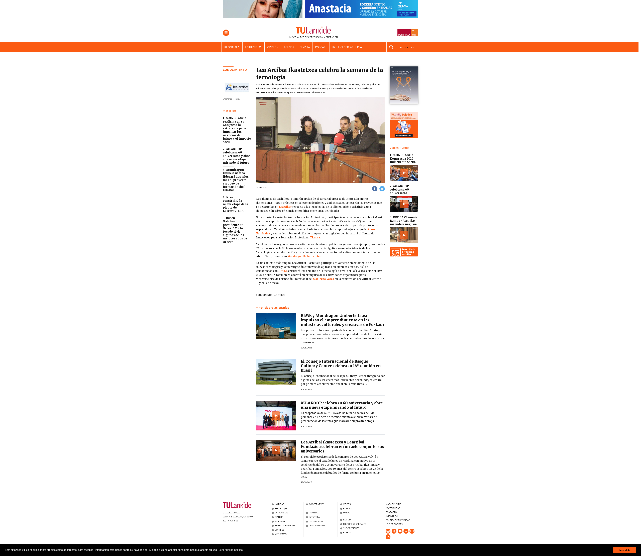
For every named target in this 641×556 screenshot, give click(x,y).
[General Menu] (226, 33)
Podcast (321, 47)
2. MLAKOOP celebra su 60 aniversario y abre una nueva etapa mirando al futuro (236, 156)
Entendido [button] (624, 550)
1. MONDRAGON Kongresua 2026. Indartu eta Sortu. (403, 158)
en (412, 47)
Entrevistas (253, 47)
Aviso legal (392, 516)
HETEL (282, 270)
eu (400, 47)
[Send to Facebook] (374, 188)
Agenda (289, 47)
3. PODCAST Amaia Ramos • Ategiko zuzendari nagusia (403, 221)
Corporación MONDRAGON (323, 37)
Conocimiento (235, 70)
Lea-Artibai (279, 295)
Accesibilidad (393, 508)
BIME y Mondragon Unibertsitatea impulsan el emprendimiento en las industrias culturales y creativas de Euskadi (342, 320)
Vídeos (347, 504)
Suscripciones (351, 528)
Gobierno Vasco (323, 279)
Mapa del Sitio (393, 504)
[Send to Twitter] (382, 188)
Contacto (391, 512)
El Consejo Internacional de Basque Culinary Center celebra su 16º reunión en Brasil (341, 366)
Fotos (346, 512)
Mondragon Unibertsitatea (304, 256)
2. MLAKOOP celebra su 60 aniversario (399, 189)
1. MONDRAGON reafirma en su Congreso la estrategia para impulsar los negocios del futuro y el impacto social (237, 130)
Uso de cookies (394, 524)
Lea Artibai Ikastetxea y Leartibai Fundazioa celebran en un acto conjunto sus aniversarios (342, 446)
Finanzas (314, 512)
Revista (305, 47)
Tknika (315, 237)
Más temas (281, 533)
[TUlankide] (313, 30)
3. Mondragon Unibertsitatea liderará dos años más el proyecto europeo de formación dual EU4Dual (236, 180)
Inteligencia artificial (347, 47)
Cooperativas (317, 504)
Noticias (279, 504)
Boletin (347, 532)
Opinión (272, 47)
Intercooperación (285, 525)
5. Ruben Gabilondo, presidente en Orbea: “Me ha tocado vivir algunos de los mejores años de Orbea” (235, 230)
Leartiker (285, 206)
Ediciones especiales (354, 523)
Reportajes (232, 47)
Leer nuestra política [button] (231, 549)
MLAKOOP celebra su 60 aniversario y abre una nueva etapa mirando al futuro (342, 405)
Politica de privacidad (398, 520)
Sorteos (279, 529)
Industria (314, 516)
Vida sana (280, 521)
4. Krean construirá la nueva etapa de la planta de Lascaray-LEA (235, 204)
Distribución (316, 521)
